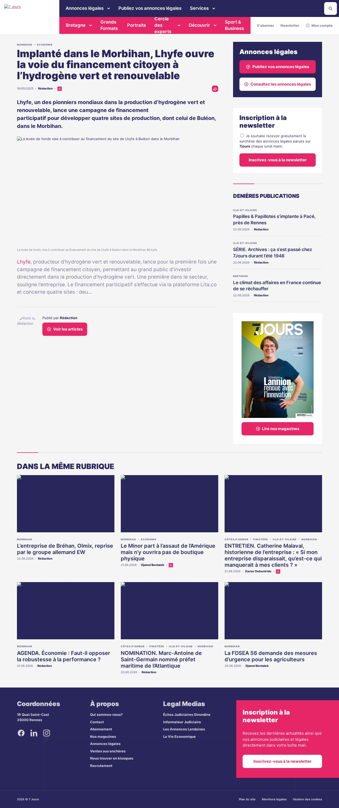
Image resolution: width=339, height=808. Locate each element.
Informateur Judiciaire (182, 722)
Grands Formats (109, 25)
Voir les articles (68, 329)
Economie (44, 44)
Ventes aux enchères (108, 751)
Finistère (260, 539)
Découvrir (199, 25)
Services (199, 8)
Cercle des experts (162, 25)
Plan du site (247, 799)
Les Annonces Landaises (184, 729)
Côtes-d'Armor (236, 539)
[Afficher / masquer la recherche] (330, 8)
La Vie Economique (179, 736)
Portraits (136, 25)
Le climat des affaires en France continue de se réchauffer (277, 286)
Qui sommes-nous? (106, 714)
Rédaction (45, 88)
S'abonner (265, 25)
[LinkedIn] (34, 733)
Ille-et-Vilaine (245, 210)
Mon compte (322, 25)
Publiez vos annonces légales (149, 8)
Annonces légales (85, 8)
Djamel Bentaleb (152, 565)
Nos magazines (103, 736)
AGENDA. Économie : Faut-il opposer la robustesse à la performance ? (63, 656)
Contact (97, 722)
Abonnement (101, 729)
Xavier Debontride (258, 571)
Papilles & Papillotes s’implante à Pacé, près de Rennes (274, 219)
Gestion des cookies (307, 799)
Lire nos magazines (280, 428)
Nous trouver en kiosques (111, 758)
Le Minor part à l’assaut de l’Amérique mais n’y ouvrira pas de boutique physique (168, 552)
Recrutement (101, 766)
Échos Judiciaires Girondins (186, 714)
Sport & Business (234, 25)
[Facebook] (21, 733)
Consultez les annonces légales (281, 84)
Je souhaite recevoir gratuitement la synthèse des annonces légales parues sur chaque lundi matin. (275, 141)
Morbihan (24, 44)
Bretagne (76, 25)
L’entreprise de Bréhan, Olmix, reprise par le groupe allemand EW (65, 549)
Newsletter (289, 25)
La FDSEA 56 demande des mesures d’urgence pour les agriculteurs (271, 656)
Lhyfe (23, 262)
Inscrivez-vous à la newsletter (278, 159)
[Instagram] (46, 733)
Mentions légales (274, 799)
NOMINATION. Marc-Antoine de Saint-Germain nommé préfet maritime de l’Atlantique (161, 659)
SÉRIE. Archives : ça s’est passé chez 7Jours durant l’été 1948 (272, 252)
